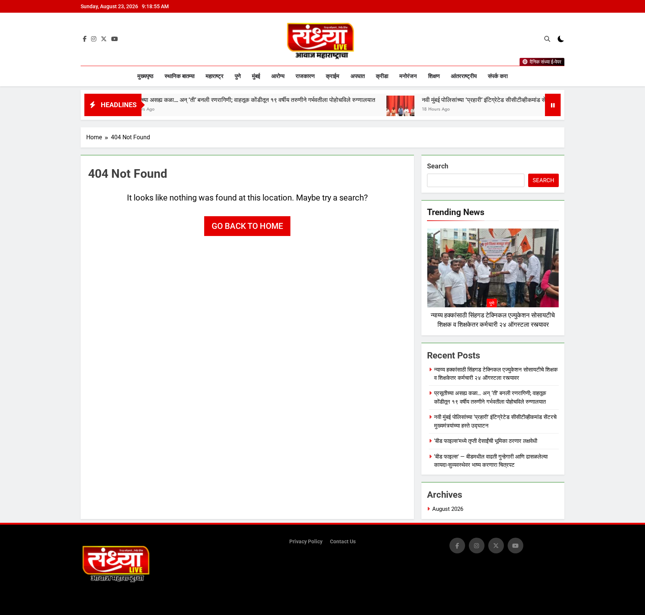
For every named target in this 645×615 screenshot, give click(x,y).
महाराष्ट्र (215, 76)
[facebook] (85, 39)
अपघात (357, 76)
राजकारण (305, 76)
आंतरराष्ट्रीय (464, 76)
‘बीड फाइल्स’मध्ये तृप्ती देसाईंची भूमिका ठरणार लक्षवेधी (485, 441)
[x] (104, 39)
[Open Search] (547, 39)
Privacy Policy (305, 541)
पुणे (238, 76)
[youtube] (114, 39)
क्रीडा (382, 76)
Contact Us (343, 541)
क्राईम (332, 76)
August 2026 (447, 509)
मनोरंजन (408, 76)
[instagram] (94, 39)
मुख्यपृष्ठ (145, 76)
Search (437, 166)
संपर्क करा (498, 76)
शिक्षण (434, 76)
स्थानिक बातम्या (179, 76)
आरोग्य (277, 76)
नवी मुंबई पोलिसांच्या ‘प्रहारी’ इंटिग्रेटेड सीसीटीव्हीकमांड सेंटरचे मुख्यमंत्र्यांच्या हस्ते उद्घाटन (493, 99)
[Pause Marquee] (553, 105)
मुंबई (256, 76)
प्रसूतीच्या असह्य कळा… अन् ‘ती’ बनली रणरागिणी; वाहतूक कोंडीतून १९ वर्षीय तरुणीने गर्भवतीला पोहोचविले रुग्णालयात (225, 99)
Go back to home (247, 226)
